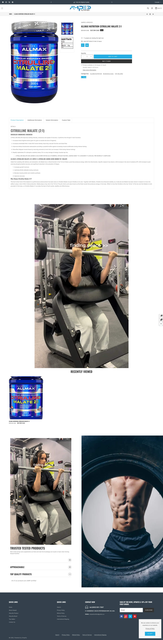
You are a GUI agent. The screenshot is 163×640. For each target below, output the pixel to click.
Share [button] (84, 77)
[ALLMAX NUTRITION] (150, 14)
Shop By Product (13, 613)
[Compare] (87, 45)
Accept (150, 633)
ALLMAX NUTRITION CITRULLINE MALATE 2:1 (19, 421)
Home (10, 14)
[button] (112, 2)
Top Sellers (12, 619)
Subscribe (148, 610)
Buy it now (106, 61)
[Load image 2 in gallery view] (67, 43)
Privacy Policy (61, 610)
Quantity (83, 53)
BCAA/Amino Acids (108, 73)
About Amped (13, 610)
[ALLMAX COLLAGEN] (153, 14)
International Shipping (63, 619)
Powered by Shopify (20, 637)
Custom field (66, 120)
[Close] (34, 629)
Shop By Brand (13, 616)
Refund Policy (61, 613)
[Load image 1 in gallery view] (67, 29)
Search (59, 607)
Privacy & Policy (150, 628)
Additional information (35, 120)
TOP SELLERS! (119, 73)
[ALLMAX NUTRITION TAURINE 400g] (147, 14)
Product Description (17, 120)
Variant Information (52, 120)
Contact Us (12, 622)
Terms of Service (61, 616)
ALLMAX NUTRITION (96, 73)
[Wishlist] (82, 45)
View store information (89, 70)
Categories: (85, 74)
